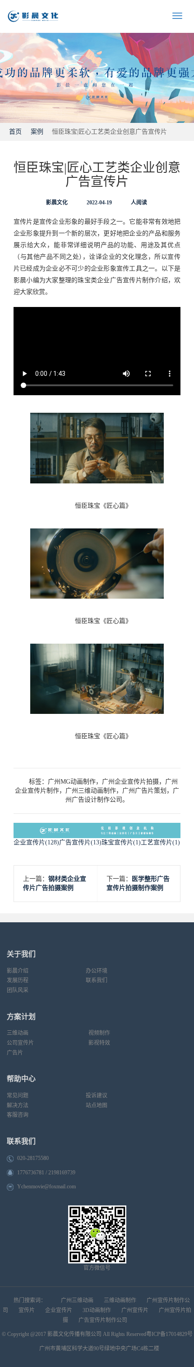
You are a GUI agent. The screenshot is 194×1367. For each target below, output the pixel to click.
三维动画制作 (120, 1300)
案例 (37, 131)
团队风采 (17, 990)
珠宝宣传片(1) (121, 842)
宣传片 (26, 1310)
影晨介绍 (17, 971)
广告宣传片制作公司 (103, 1320)
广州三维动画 (77, 1300)
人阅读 (139, 202)
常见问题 (17, 1095)
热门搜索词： (30, 1300)
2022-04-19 (99, 202)
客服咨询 (17, 1115)
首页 (14, 131)
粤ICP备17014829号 (169, 1334)
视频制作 (99, 1033)
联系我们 (96, 980)
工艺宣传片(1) (160, 842)
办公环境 (96, 971)
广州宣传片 (134, 1310)
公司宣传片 (20, 1043)
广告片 (15, 1053)
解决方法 (17, 1105)
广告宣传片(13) (80, 842)
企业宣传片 (58, 1310)
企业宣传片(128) (36, 842)
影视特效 (99, 1043)
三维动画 (17, 1033)
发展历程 (17, 980)
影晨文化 (57, 202)
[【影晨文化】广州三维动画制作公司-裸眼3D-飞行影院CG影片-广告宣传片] (56, 16)
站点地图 (96, 1105)
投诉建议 (96, 1095)
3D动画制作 (97, 1310)
